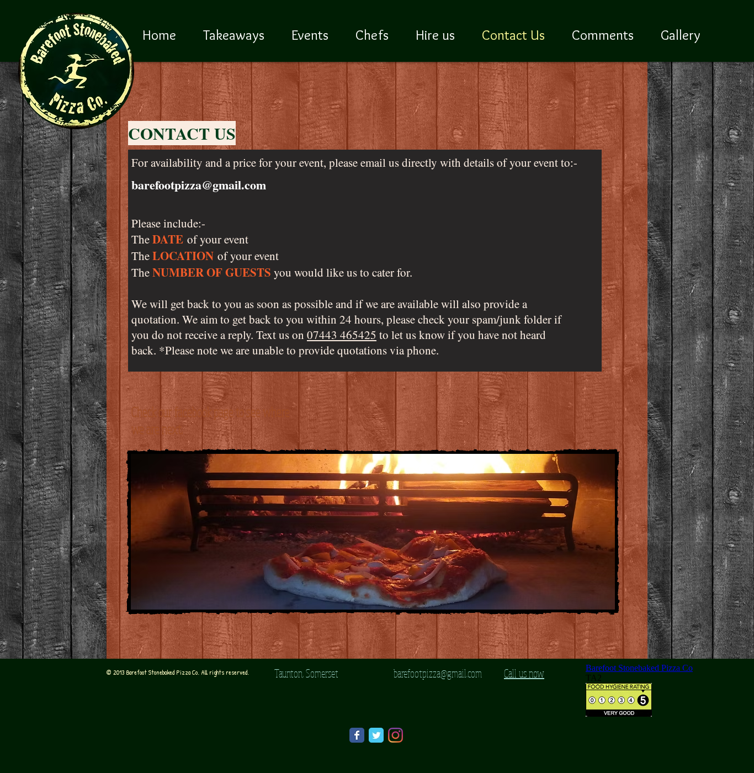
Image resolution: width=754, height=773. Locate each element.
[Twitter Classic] (376, 735)
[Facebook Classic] (356, 735)
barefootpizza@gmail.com (198, 185)
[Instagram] (395, 735)
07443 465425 (341, 334)
